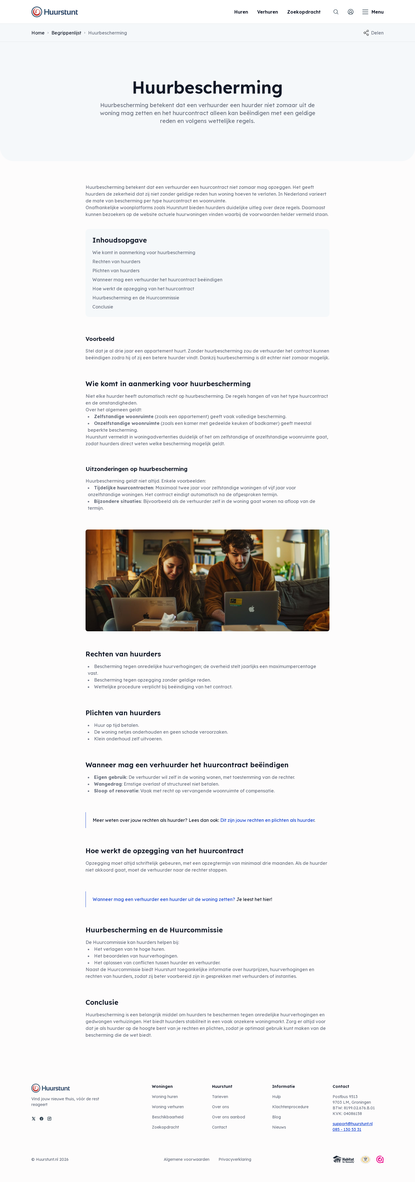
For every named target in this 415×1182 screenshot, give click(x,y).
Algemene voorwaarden (186, 1159)
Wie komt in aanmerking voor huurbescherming (143, 252)
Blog (276, 1117)
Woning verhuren (168, 1106)
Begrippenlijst (66, 33)
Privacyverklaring (235, 1159)
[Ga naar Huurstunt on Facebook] (41, 1118)
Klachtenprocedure (290, 1106)
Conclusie (102, 307)
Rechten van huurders (116, 261)
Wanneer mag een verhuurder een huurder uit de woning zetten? (164, 899)
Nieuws (279, 1127)
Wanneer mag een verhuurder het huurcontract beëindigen (157, 279)
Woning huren (165, 1096)
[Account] (350, 12)
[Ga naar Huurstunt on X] (33, 1118)
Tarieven (220, 1096)
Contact (219, 1127)
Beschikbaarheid (168, 1117)
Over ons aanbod (228, 1117)
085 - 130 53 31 (347, 1129)
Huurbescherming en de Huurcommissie (135, 298)
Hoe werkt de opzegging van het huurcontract (143, 288)
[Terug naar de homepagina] (54, 12)
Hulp (276, 1096)
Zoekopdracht (165, 1127)
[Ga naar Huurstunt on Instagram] (49, 1118)
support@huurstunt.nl (353, 1123)
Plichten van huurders (115, 270)
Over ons (220, 1106)
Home (38, 33)
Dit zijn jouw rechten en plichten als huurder (267, 820)
